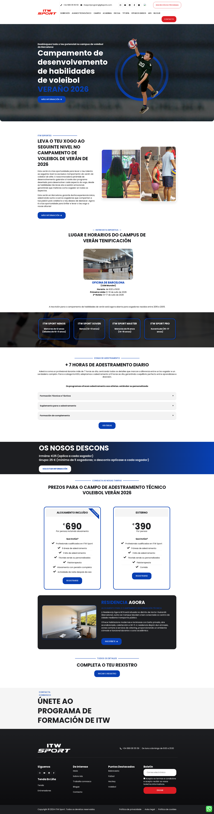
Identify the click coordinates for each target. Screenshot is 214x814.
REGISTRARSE (72, 580)
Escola (117, 13)
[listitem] (107, 306)
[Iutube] (125, 5)
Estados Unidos (139, 13)
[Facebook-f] (134, 5)
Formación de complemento (55, 415)
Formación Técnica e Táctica (55, 395)
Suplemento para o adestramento (58, 405)
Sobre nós (65, 13)
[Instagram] (120, 5)
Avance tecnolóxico (81, 13)
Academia (107, 13)
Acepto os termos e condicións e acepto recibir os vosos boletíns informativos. (160, 781)
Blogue (157, 13)
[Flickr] (139, 5)
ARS (149, 13)
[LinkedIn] (130, 5)
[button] (107, 396)
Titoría (125, 13)
